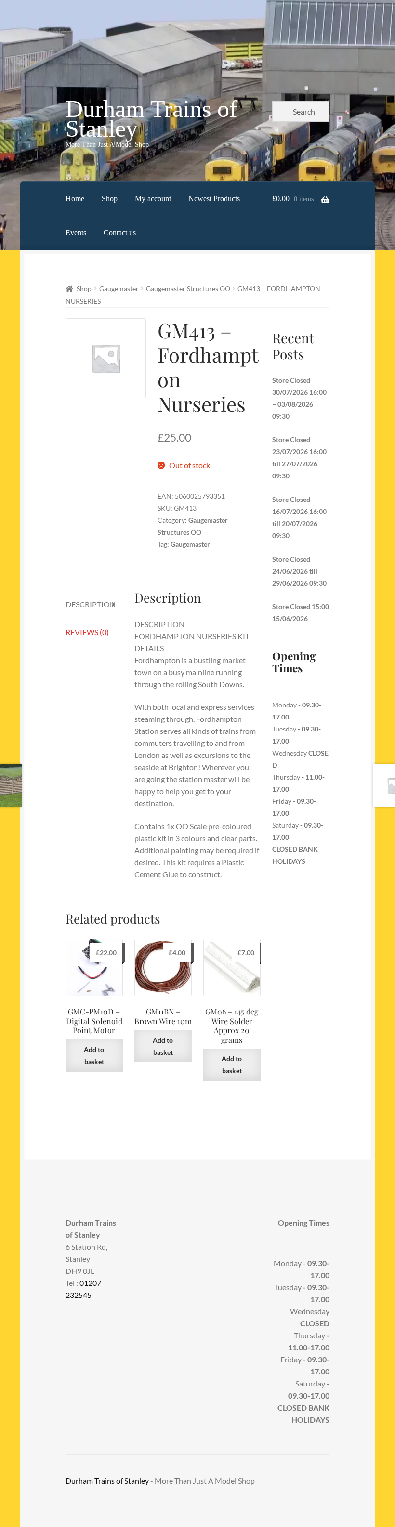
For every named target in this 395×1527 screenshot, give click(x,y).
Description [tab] (91, 604)
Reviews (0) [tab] (87, 632)
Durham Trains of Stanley (151, 118)
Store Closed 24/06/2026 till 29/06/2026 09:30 (299, 571)
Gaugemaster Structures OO (188, 288)
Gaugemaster (119, 288)
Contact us (120, 233)
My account (153, 198)
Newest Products (214, 198)
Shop (110, 198)
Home (75, 198)
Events (76, 233)
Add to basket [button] (94, 1055)
